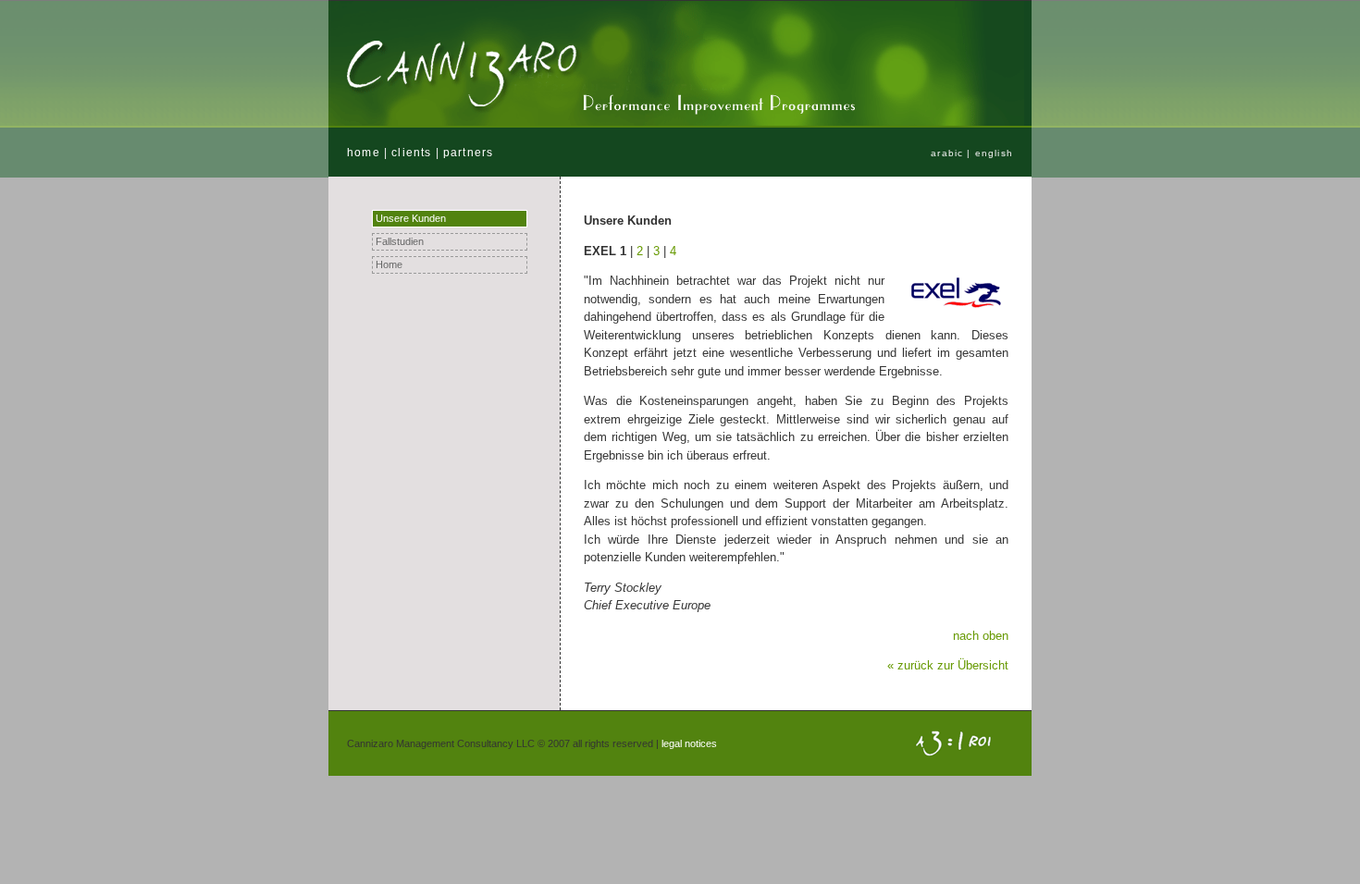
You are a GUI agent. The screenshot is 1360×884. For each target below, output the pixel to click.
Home (389, 264)
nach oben (980, 636)
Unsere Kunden (411, 218)
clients (411, 152)
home (363, 152)
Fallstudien (400, 241)
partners (468, 152)
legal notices (689, 743)
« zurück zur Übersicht (947, 665)
